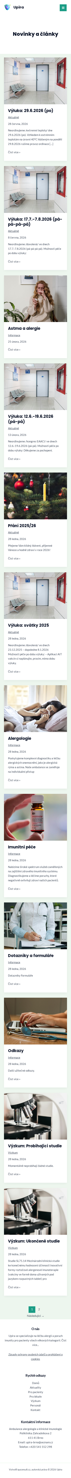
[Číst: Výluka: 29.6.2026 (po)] (35, 80)
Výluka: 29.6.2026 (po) (30, 110)
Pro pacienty (35, 1392)
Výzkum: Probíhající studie (35, 1146)
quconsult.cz (24, 1469)
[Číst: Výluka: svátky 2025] (35, 595)
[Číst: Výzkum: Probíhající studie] (35, 1115)
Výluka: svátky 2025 (28, 625)
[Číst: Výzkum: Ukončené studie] (35, 1211)
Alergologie (19, 738)
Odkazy (16, 1051)
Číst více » (14, 153)
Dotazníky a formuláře (31, 955)
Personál (35, 1405)
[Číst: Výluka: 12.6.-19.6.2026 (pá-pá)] (35, 386)
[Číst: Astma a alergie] (35, 298)
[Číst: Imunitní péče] (35, 816)
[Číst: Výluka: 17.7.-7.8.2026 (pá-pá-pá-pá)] (35, 189)
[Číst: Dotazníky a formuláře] (35, 925)
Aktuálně (13, 117)
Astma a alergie (24, 328)
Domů (35, 1383)
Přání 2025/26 (22, 526)
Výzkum (13, 1152)
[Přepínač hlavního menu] (63, 7)
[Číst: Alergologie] (35, 708)
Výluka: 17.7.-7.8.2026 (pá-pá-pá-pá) (35, 221)
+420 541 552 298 (40, 1446)
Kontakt (35, 1409)
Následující (35, 1315)
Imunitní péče (22, 847)
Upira (18, 7)
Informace (14, 335)
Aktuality (35, 1387)
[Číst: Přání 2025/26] (35, 495)
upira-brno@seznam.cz (39, 1442)
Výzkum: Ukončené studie (34, 1241)
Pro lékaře (35, 1396)
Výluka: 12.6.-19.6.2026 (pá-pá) (30, 419)
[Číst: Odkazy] (35, 1020)
